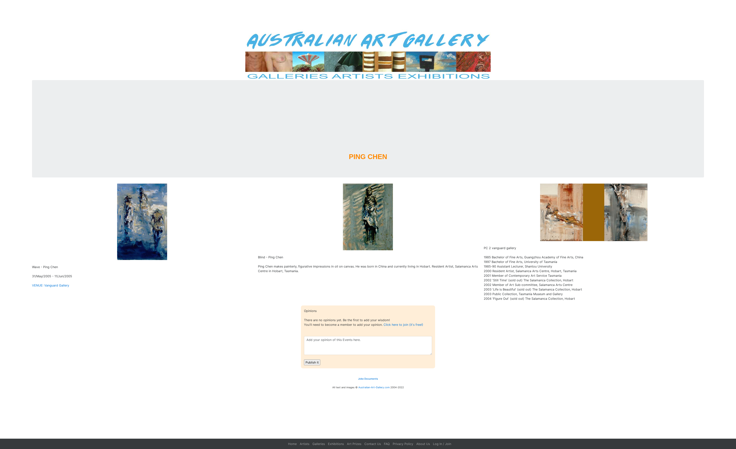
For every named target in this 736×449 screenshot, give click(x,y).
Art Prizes (354, 444)
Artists (304, 444)
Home (292, 444)
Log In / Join (442, 444)
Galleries (318, 444)
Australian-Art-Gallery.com (374, 387)
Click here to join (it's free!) (403, 325)
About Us (423, 444)
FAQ (387, 444)
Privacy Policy (403, 444)
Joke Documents (368, 378)
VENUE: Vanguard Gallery (50, 285)
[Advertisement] (368, 121)
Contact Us (372, 444)
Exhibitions (336, 444)
